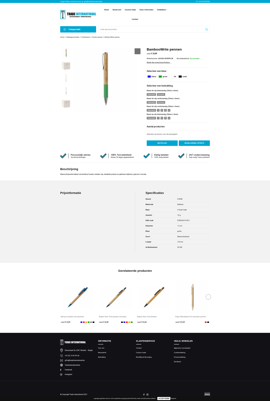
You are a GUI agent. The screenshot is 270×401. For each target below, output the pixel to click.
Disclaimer (177, 362)
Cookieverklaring (179, 353)
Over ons (101, 348)
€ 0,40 (103, 322)
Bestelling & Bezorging (144, 357)
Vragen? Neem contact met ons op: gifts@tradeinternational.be (81, 1)
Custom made (130, 10)
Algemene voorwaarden (182, 348)
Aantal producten (156, 126)
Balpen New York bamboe (147, 317)
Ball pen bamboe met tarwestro (72, 317)
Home (106, 10)
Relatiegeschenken (72, 37)
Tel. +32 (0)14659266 (203, 1)
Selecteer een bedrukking (160, 85)
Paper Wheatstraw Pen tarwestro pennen (190, 317)
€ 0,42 (142, 322)
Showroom (117, 10)
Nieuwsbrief (102, 353)
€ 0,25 (65, 322)
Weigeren (173, 398)
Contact (135, 19)
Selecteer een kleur (157, 71)
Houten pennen (97, 37)
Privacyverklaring (179, 357)
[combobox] (150, 29)
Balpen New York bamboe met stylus (112, 317)
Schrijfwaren (85, 37)
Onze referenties (146, 10)
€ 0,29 (180, 322)
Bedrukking (102, 357)
